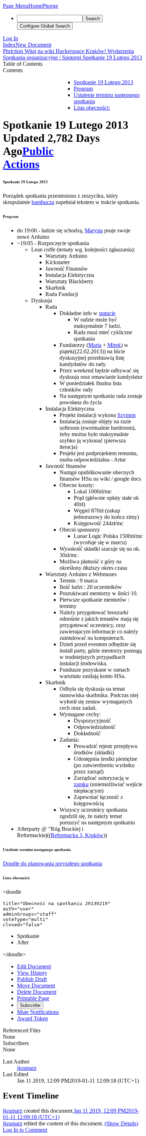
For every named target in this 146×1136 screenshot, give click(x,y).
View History (32, 973)
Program (83, 89)
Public (38, 151)
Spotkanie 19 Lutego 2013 (103, 82)
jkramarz (26, 1068)
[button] (15, 6)
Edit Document (34, 966)
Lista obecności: (92, 108)
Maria (94, 345)
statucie (107, 313)
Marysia (94, 230)
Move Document (36, 986)
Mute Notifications (38, 1012)
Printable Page (33, 998)
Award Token (32, 1018)
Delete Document (36, 992)
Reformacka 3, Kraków (77, 835)
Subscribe (30, 1005)
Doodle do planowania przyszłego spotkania (52, 863)
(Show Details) (121, 1123)
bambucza (43, 202)
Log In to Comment (25, 1130)
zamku (81, 784)
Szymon (126, 415)
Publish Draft (32, 979)
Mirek (114, 345)
